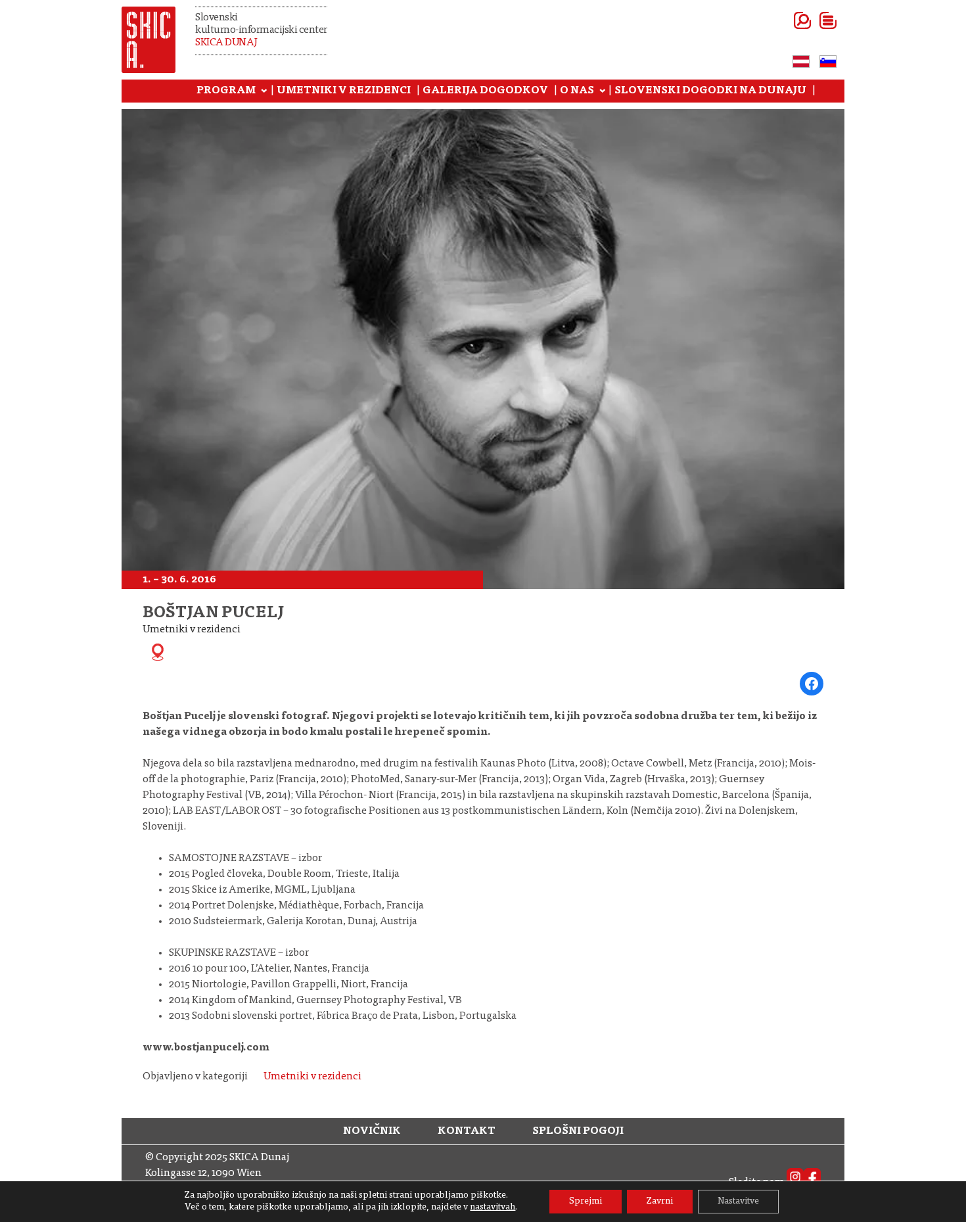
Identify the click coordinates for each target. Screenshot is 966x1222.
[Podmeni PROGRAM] (264, 91)
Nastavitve (738, 1201)
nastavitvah (492, 1207)
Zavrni (660, 1201)
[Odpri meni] (812, 20)
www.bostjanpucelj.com (206, 1048)
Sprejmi (585, 1201)
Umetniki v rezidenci (312, 1076)
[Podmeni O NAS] (602, 91)
